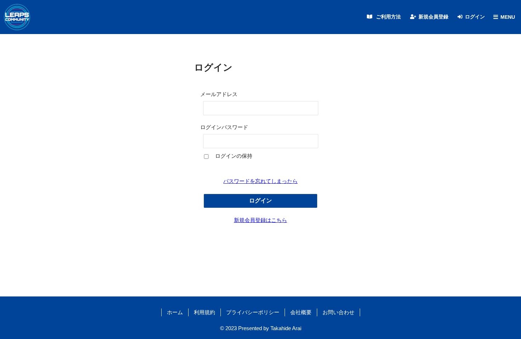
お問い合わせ (338, 312)
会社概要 (301, 312)
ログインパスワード (224, 127)
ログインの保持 (233, 156)
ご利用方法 (388, 17)
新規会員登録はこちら (260, 220)
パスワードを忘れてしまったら (260, 181)
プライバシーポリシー (252, 312)
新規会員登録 (433, 17)
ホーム (175, 312)
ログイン (475, 17)
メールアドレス (218, 94)
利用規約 (204, 312)
